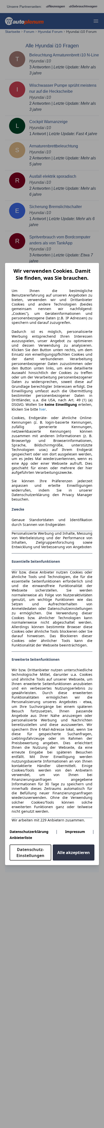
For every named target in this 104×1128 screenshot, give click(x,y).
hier (42, 409)
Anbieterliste (21, 837)
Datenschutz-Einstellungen (30, 852)
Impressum (75, 831)
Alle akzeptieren (73, 852)
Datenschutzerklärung (29, 831)
